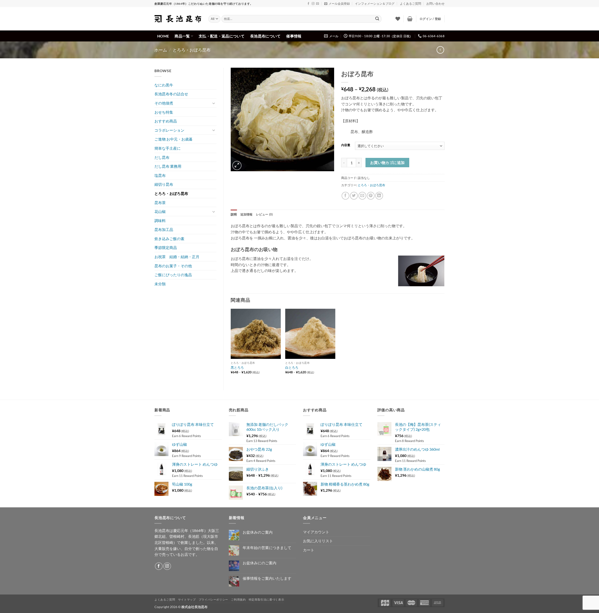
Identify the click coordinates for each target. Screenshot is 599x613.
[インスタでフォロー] (313, 3)
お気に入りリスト (318, 541)
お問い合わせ (435, 3)
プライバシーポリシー (213, 599)
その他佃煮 (163, 103)
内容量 (345, 145)
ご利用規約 (238, 599)
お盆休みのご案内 (258, 532)
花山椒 (160, 211)
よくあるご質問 (410, 3)
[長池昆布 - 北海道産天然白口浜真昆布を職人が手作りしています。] (177, 19)
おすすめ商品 (165, 121)
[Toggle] (213, 103)
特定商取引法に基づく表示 (266, 599)
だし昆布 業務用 (167, 166)
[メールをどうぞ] (317, 3)
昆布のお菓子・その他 (173, 266)
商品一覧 (182, 36)
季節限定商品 (165, 247)
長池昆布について (265, 36)
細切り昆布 (163, 184)
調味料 (160, 220)
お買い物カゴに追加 (387, 162)
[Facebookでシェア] (345, 196)
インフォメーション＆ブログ (374, 3)
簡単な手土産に (167, 148)
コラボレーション (169, 130)
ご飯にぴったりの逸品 (173, 274)
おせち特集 (163, 112)
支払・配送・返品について (222, 36)
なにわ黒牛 (163, 85)
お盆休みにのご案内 (259, 563)
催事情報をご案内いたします (267, 578)
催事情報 (293, 36)
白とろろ (291, 367)
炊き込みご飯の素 (169, 238)
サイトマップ (187, 599)
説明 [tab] (234, 214)
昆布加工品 (163, 229)
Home (163, 36)
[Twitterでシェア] (354, 196)
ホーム (160, 49)
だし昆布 (161, 157)
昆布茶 (160, 202)
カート (308, 550)
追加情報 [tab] (246, 214)
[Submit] (377, 19)
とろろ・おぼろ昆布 (192, 49)
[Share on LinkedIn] (379, 196)
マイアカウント (316, 532)
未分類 (160, 284)
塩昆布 (160, 175)
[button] (337, 3)
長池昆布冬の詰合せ (171, 94)
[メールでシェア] (362, 196)
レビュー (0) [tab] (264, 214)
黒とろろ (237, 367)
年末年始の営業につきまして (267, 547)
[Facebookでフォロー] (308, 3)
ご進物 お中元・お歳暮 (173, 139)
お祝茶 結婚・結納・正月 (176, 256)
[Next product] (440, 49)
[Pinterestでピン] (371, 196)
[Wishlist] (397, 19)
